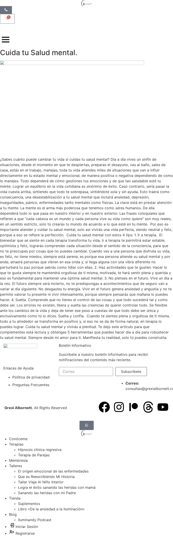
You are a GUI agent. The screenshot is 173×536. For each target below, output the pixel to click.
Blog (13, 514)
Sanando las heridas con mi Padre (47, 493)
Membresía (18, 460)
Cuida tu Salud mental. (38, 52)
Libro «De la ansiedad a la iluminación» (51, 509)
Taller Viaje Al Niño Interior (41, 482)
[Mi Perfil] (6, 29)
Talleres (15, 466)
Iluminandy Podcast (34, 520)
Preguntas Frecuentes (30, 385)
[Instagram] (119, 407)
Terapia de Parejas (34, 455)
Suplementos (29, 503)
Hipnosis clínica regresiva (39, 449)
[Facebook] (104, 407)
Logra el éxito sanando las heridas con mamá (57, 487)
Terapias (16, 444)
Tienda (14, 498)
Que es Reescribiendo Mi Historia (46, 476)
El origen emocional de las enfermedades (53, 471)
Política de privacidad (31, 377)
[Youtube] (162, 407)
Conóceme (18, 439)
